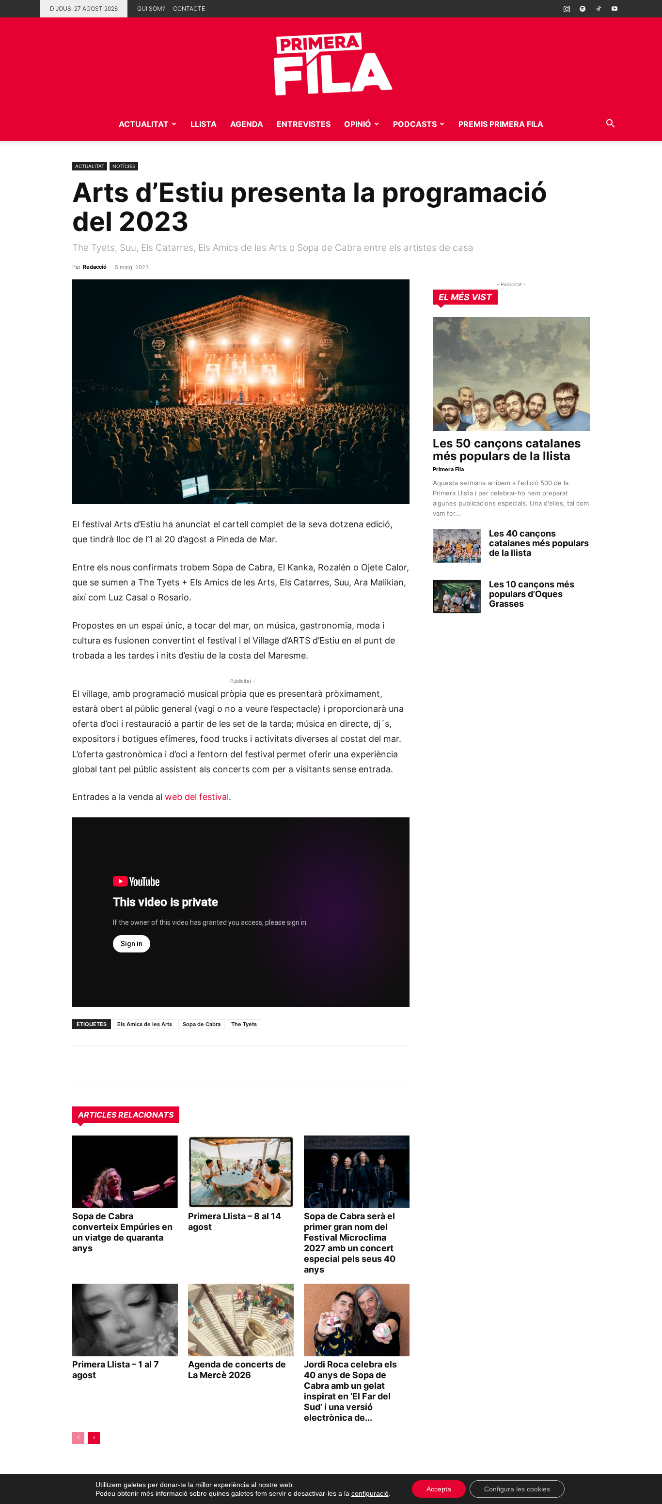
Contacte (189, 8)
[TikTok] (598, 8)
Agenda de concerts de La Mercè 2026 (237, 1369)
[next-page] (94, 1438)
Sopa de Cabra (202, 1024)
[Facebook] (148, 1065)
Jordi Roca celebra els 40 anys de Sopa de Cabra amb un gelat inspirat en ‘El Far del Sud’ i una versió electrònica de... (350, 1391)
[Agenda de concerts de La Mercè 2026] (241, 1320)
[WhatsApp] (82, 1065)
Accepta (438, 1489)
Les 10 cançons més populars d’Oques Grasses (531, 594)
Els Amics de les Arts (144, 1024)
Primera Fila (448, 469)
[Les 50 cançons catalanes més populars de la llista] (511, 374)
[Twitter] (126, 1065)
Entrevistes (304, 124)
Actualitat (144, 124)
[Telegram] (104, 1065)
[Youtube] (614, 8)
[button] (610, 124)
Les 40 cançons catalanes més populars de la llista (539, 543)
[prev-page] (78, 1438)
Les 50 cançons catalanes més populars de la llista (507, 449)
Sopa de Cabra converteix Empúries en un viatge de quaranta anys (122, 1232)
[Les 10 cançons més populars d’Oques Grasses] (457, 597)
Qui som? (151, 8)
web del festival (197, 797)
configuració (370, 1493)
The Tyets (244, 1024)
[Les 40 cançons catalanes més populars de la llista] (457, 546)
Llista (203, 124)
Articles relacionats (125, 1115)
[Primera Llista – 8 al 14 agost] (241, 1172)
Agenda (246, 124)
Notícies (123, 166)
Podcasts (415, 124)
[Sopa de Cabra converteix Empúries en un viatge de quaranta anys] (125, 1172)
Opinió (357, 124)
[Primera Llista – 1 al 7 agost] (125, 1320)
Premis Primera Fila (500, 124)
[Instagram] (566, 8)
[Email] (171, 1065)
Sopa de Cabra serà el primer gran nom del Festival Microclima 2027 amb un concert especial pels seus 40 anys (349, 1242)
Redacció (95, 266)
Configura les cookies (517, 1489)
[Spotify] (582, 8)
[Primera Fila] (331, 62)
